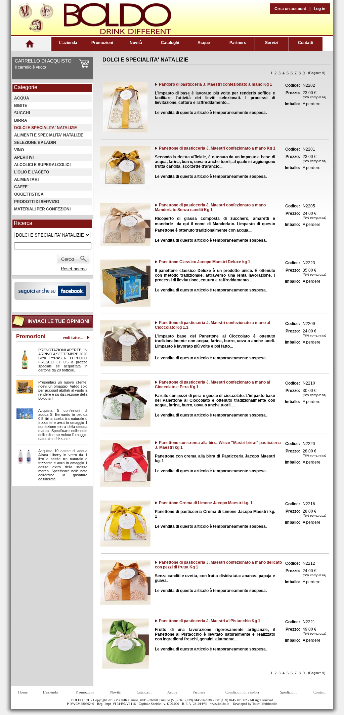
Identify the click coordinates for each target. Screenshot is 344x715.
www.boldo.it (219, 704)
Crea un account (290, 8)
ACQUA (21, 98)
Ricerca (23, 223)
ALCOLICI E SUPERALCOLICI (42, 164)
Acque (204, 42)
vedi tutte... (73, 337)
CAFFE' (21, 187)
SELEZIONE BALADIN (35, 142)
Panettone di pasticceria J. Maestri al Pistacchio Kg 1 (209, 621)
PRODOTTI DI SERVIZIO (36, 201)
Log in (319, 8)
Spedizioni (288, 692)
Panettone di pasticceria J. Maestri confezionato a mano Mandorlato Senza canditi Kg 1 (210, 207)
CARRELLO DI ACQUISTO (43, 61)
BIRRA (20, 120)
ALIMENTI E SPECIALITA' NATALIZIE (48, 135)
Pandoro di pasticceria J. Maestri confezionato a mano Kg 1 (215, 84)
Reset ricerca (74, 268)
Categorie (25, 87)
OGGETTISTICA (29, 194)
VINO (19, 150)
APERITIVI (24, 157)
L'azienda (68, 42)
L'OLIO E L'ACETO (31, 172)
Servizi (271, 42)
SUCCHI (22, 113)
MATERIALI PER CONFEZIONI (42, 209)
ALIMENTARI (26, 179)
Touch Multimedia (264, 704)
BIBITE (20, 105)
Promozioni (102, 42)
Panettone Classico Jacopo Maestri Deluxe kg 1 (204, 262)
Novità (136, 42)
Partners (237, 42)
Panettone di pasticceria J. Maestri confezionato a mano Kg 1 (217, 148)
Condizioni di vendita (242, 692)
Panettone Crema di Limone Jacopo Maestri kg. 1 (206, 503)
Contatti (305, 42)
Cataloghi (170, 42)
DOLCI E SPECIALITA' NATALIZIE (45, 127)
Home (23, 692)
